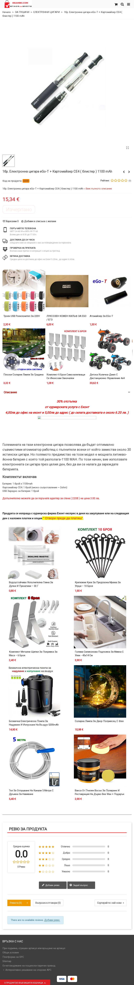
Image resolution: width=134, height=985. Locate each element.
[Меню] (128, 4)
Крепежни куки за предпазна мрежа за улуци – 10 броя (98, 584)
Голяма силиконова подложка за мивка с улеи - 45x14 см (99, 653)
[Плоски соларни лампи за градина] (23, 349)
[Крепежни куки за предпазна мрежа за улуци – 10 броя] (100, 552)
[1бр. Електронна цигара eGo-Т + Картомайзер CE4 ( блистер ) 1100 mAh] (127, 147)
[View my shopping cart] (116, 4)
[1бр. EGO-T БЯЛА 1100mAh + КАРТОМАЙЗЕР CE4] (123, 171)
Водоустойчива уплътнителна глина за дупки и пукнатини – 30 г (31, 584)
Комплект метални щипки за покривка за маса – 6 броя (33, 653)
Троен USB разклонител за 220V (21, 316)
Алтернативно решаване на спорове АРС (28, 969)
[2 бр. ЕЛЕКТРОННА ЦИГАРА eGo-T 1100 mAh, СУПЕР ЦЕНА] (129, 171)
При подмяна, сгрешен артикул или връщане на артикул (33, 948)
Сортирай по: (104, 903)
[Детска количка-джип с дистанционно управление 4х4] (110, 349)
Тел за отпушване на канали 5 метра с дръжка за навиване (31, 792)
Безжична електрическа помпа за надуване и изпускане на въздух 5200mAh (34, 723)
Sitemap (6, 961)
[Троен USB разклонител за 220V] (23, 291)
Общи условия (10, 952)
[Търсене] (122, 4)
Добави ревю (52, 885)
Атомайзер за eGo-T (101, 316)
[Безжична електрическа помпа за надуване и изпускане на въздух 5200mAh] (34, 691)
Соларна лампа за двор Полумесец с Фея (99, 721)
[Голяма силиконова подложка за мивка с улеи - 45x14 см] (100, 622)
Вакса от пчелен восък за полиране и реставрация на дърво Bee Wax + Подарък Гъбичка (99, 794)
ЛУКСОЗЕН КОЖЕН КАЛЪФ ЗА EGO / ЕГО (66, 318)
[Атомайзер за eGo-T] (110, 291)
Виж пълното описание (99, 188)
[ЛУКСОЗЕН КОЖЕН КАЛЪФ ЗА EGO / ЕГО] (67, 291)
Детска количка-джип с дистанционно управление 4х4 (107, 376)
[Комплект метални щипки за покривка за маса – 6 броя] (34, 622)
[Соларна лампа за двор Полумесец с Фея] (100, 691)
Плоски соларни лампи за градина (23, 374)
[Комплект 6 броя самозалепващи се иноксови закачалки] (67, 349)
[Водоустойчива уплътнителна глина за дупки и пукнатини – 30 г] (34, 552)
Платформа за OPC (13, 956)
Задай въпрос (80, 885)
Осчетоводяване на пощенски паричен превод (28, 965)
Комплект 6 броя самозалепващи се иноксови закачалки (66, 376)
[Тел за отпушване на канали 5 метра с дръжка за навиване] (34, 761)
